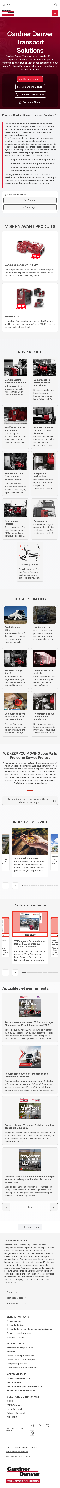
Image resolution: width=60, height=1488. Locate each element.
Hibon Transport (14, 1409)
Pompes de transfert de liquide (21, 1360)
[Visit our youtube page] (47, 1425)
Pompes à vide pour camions (20, 1356)
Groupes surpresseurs (17, 1364)
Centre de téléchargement (19, 1333)
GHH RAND (12, 1417)
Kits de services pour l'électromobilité (24, 1386)
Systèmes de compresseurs (20, 1347)
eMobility (11, 1352)
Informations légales (16, 1337)
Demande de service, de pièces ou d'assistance (29, 1329)
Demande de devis (16, 1325)
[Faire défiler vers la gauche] (5, 885)
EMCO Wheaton (14, 1405)
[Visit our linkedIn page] (32, 1425)
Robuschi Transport (16, 1413)
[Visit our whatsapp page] (32, 1433)
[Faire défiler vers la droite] (15, 885)
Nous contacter (14, 1321)
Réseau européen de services (21, 1390)
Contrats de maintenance (18, 1378)
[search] (55, 4)
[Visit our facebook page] (39, 1425)
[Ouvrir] (55, 13)
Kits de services (14, 1382)
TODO (10, 1401)
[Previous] (6, 1207)
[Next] (54, 1207)
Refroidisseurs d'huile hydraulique (23, 1368)
